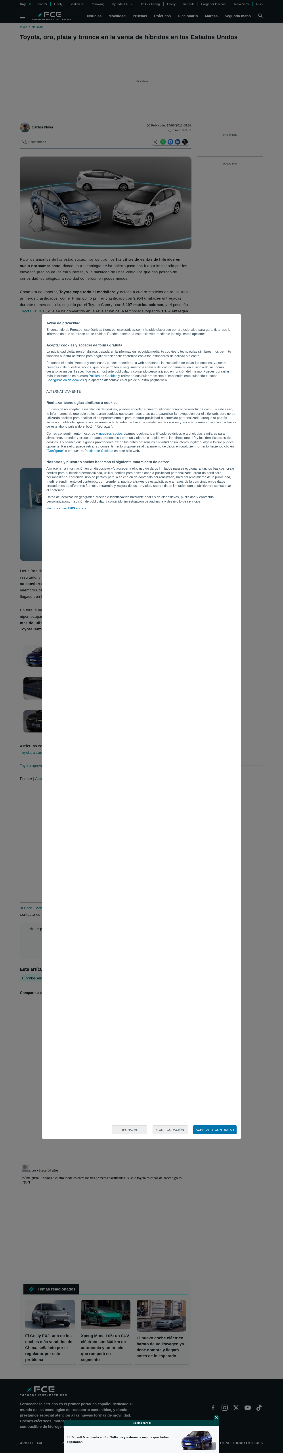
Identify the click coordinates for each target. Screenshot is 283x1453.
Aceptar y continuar (215, 1130)
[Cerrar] (216, 1417)
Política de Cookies (103, 376)
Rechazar (129, 1130)
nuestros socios (111, 433)
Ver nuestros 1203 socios (66, 508)
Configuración (170, 1130)
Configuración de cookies (65, 380)
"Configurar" (55, 451)
